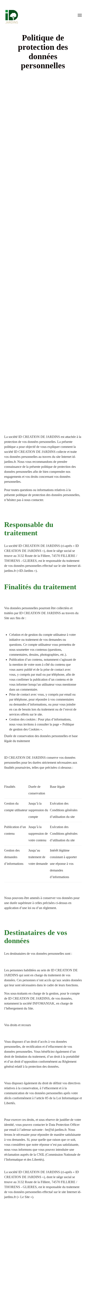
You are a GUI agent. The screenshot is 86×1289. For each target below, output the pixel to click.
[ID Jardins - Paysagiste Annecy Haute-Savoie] (10, 14)
